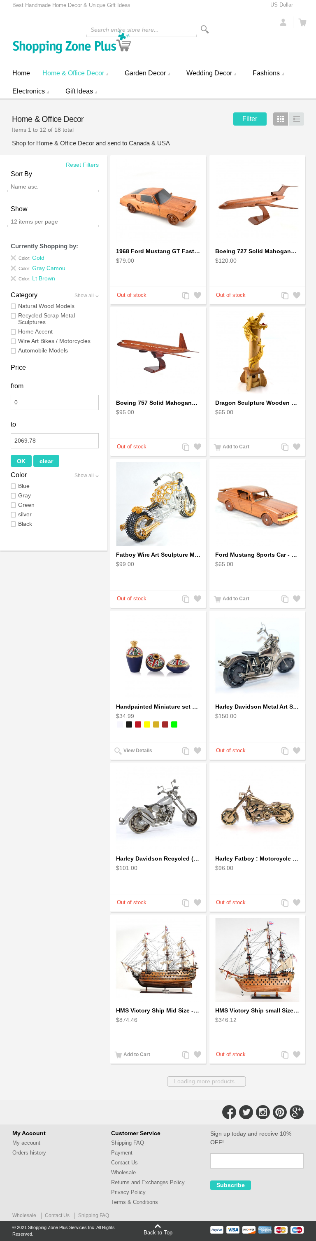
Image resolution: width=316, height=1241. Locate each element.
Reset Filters (82, 164)
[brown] (165, 724)
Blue (24, 486)
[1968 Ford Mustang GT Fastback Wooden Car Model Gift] (158, 201)
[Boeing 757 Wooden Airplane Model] (158, 352)
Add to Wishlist (196, 296)
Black (25, 523)
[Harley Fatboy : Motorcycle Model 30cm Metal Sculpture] (257, 808)
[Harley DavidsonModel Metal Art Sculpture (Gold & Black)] (257, 656)
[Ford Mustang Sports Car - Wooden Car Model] (257, 504)
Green (26, 505)
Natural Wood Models (46, 306)
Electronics (28, 91)
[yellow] (147, 724)
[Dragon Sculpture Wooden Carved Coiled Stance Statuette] (257, 352)
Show (19, 208)
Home (21, 73)
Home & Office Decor (73, 73)
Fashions (266, 73)
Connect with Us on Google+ (297, 1112)
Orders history (29, 1153)
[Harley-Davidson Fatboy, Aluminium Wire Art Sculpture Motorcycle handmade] (158, 504)
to (13, 424)
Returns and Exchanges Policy (148, 1182)
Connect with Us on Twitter (246, 1112)
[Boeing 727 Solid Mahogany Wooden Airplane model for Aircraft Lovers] (257, 201)
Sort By (21, 173)
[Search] (205, 29)
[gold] (156, 724)
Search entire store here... (125, 29)
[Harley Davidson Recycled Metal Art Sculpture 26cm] (158, 808)
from (17, 386)
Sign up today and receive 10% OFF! (250, 1137)
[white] (120, 724)
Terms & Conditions (134, 1202)
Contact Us (124, 1162)
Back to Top (158, 1232)
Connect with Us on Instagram (263, 1112)
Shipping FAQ (127, 1143)
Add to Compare (185, 296)
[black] (129, 724)
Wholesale (123, 1172)
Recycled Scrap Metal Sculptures (46, 318)
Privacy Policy (128, 1192)
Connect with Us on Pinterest (280, 1112)
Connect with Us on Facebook (229, 1112)
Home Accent (35, 331)
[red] (138, 724)
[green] (174, 724)
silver (25, 514)
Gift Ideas (79, 91)
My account (26, 1143)
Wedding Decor (209, 73)
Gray (24, 495)
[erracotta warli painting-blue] (158, 656)
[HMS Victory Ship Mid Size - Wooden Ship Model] (158, 960)
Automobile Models (43, 350)
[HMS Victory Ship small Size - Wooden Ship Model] (257, 960)
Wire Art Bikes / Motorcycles (54, 341)
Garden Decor (145, 73)
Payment (121, 1153)
